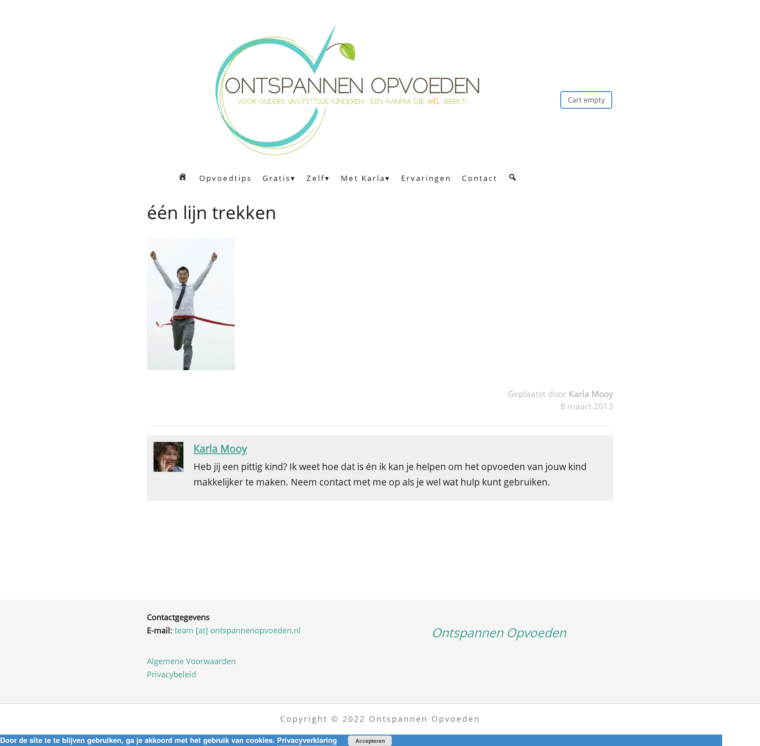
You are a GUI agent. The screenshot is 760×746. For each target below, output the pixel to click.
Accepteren (370, 741)
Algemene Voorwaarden (191, 661)
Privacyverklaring (307, 740)
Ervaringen (426, 178)
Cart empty (586, 100)
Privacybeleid (171, 674)
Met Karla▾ (366, 178)
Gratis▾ (279, 178)
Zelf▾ (318, 178)
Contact (479, 178)
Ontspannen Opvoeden (498, 632)
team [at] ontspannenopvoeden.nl (238, 630)
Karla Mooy (591, 394)
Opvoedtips (225, 178)
